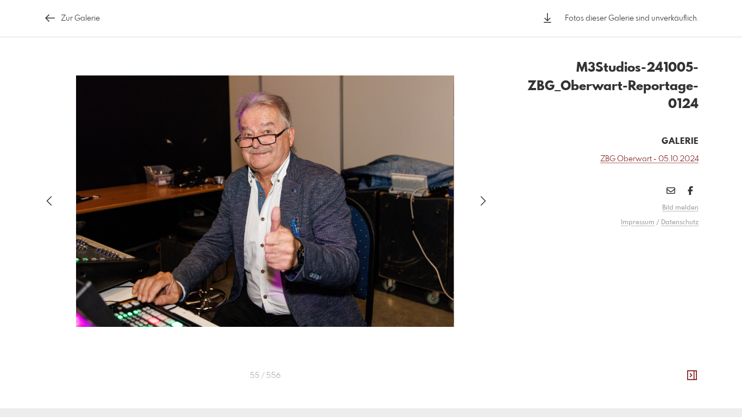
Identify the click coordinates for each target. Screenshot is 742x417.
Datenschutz (680, 222)
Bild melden (680, 208)
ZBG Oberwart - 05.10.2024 (649, 159)
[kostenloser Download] (547, 18)
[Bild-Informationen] (692, 376)
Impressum (638, 222)
